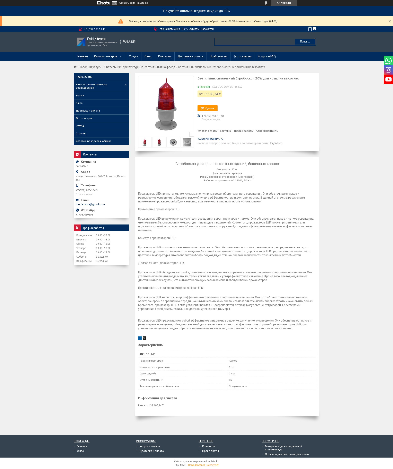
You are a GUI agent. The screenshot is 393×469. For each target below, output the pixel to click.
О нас (148, 56)
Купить (210, 108)
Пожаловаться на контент (203, 465)
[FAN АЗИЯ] (97, 42)
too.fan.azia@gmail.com (90, 204)
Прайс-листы (218, 56)
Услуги (133, 56)
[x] (144, 338)
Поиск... (305, 41)
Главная (82, 56)
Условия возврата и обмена (93, 141)
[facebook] (140, 338)
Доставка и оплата (190, 56)
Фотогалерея (243, 56)
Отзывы (81, 133)
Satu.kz (214, 461)
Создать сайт (127, 2)
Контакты (164, 56)
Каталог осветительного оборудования (91, 86)
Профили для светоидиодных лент (287, 454)
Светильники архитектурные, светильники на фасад (139, 67)
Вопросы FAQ (267, 56)
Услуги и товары (150, 446)
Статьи (80, 125)
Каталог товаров (105, 56)
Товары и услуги (90, 67)
